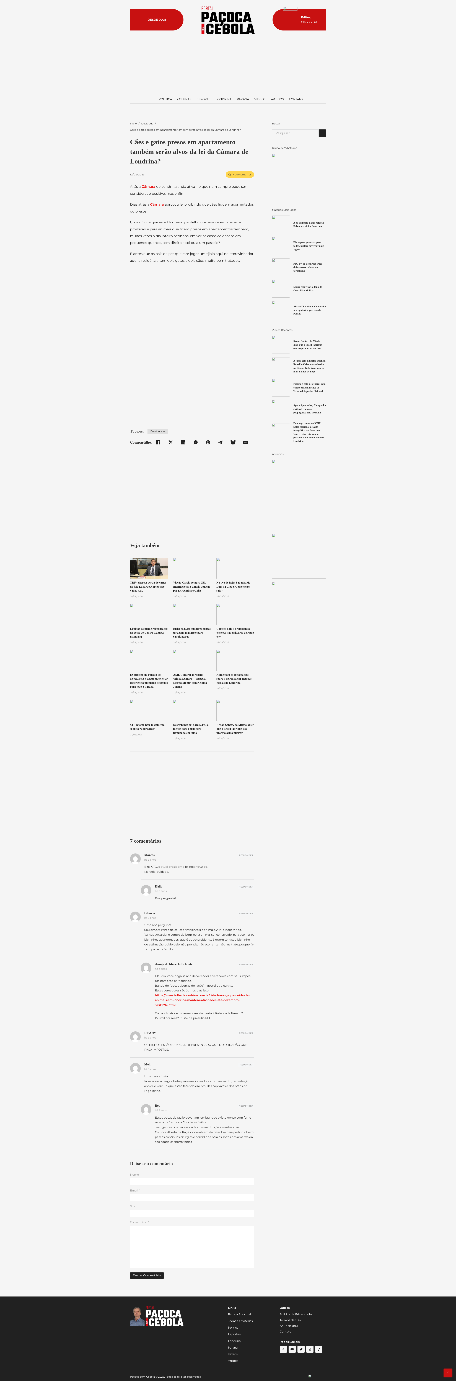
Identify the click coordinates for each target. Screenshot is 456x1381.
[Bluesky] (233, 442)
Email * (135, 1190)
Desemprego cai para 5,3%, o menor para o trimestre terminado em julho (191, 728)
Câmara (148, 186)
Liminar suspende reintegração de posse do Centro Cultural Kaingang (149, 632)
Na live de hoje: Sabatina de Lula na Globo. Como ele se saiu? (233, 586)
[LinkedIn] (183, 442)
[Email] (245, 442)
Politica (165, 99)
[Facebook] (158, 442)
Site (133, 1206)
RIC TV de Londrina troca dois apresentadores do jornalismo (307, 267)
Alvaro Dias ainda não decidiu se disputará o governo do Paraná (309, 310)
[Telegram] (220, 442)
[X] (170, 442)
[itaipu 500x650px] (299, 494)
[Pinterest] (208, 442)
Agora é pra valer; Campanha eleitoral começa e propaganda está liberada (309, 409)
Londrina (224, 99)
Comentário (139, 1222)
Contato (296, 99)
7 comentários (242, 174)
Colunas (184, 99)
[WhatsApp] (195, 442)
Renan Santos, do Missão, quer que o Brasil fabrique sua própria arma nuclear (235, 728)
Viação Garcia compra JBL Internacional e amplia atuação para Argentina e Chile (191, 586)
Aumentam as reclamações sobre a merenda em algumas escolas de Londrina (234, 678)
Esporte (203, 99)
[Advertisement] (228, 64)
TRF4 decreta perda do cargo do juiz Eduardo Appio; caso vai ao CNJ (148, 586)
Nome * (135, 1174)
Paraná (243, 99)
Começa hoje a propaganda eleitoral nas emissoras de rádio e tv (235, 632)
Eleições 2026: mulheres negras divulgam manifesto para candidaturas (192, 632)
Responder (246, 855)
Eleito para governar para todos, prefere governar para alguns (308, 246)
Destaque (147, 123)
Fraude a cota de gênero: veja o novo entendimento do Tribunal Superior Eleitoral (309, 387)
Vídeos (260, 99)
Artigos (277, 99)
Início (133, 123)
